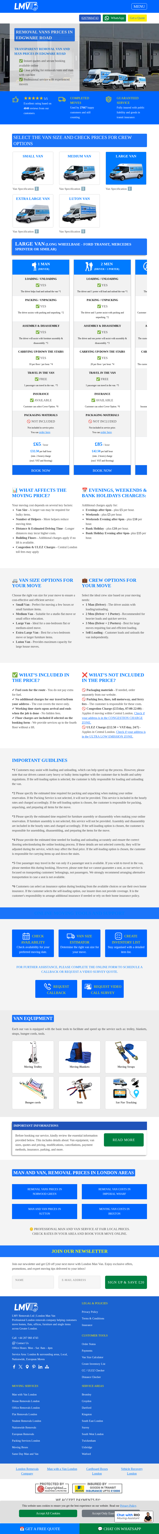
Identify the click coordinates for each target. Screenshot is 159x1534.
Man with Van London (24, 1394)
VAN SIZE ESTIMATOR (79, 944)
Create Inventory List (93, 1363)
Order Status (89, 1344)
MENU (139, 6)
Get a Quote (137, 18)
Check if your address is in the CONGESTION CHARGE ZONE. (113, 718)
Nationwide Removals (24, 1427)
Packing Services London (26, 1440)
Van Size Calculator (92, 1357)
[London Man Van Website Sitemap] (47, 1367)
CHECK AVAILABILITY (33, 944)
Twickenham (89, 1440)
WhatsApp (117, 18)
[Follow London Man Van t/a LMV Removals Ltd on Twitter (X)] (20, 1367)
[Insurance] (97, 1488)
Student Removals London (26, 1421)
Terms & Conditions (93, 1318)
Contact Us (20, 1343)
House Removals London (26, 1401)
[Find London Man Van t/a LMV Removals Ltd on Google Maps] (27, 1367)
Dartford (86, 1407)
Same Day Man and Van (25, 1453)
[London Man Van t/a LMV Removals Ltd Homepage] (26, 6)
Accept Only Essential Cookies (111, 1513)
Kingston (87, 1414)
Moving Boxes (20, 1447)
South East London (92, 1421)
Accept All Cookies (48, 1513)
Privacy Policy (90, 1311)
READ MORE (124, 1140)
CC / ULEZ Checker (93, 1370)
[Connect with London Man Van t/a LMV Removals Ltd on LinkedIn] (40, 1367)
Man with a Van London (62, 1469)
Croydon (86, 1401)
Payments (87, 1350)
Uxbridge (87, 1447)
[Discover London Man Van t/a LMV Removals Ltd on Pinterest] (34, 1367)
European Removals (23, 1434)
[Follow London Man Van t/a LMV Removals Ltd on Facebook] (14, 1367)
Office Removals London (26, 1407)
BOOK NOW (40, 471)
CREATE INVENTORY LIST (126, 944)
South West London (93, 1434)
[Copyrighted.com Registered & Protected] (52, 1488)
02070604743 (90, 18)
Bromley (86, 1394)
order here (44, 432)
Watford (86, 1453)
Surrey (85, 1427)
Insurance (87, 1325)
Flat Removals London (24, 1414)
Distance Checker (91, 1377)
